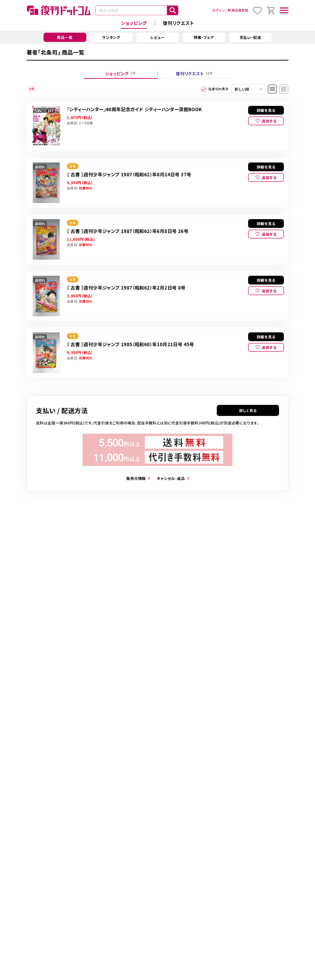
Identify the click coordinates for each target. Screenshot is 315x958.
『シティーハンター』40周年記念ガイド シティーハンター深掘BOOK (134, 109)
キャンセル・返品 (171, 478)
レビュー (157, 37)
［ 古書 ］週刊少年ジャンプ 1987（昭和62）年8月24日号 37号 (129, 174)
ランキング (111, 37)
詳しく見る (248, 410)
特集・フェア (204, 37)
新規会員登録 (238, 10)
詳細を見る (266, 110)
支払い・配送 (250, 37)
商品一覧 (64, 37)
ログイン (218, 10)
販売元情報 (136, 478)
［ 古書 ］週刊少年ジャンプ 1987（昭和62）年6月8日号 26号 (127, 231)
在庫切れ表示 (218, 89)
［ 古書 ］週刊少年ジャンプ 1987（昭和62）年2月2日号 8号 (126, 287)
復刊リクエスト (178, 23)
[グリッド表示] (283, 89)
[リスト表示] (272, 89)
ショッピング (134, 23)
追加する (269, 121)
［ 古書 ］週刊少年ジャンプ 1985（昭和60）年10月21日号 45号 (130, 344)
